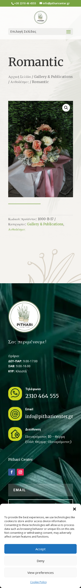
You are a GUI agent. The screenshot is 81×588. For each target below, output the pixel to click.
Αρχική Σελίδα (19, 76)
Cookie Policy (38, 582)
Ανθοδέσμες (19, 82)
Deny (40, 561)
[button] (74, 509)
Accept (40, 549)
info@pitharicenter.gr (49, 416)
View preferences (40, 572)
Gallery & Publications (53, 76)
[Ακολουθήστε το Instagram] (20, 472)
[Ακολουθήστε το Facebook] (11, 472)
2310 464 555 (42, 396)
